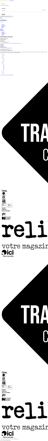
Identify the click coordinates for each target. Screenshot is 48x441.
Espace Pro (1, 29)
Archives (1, 28)
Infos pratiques (12, 0)
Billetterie (3, 27)
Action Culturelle (4, 33)
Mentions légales (2, 30)
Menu (1, 17)
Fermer (1, 18)
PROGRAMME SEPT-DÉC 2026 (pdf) (5, 0)
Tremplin (3, 25)
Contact (3, 26)
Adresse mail (3, 10)
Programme (3, 24)
